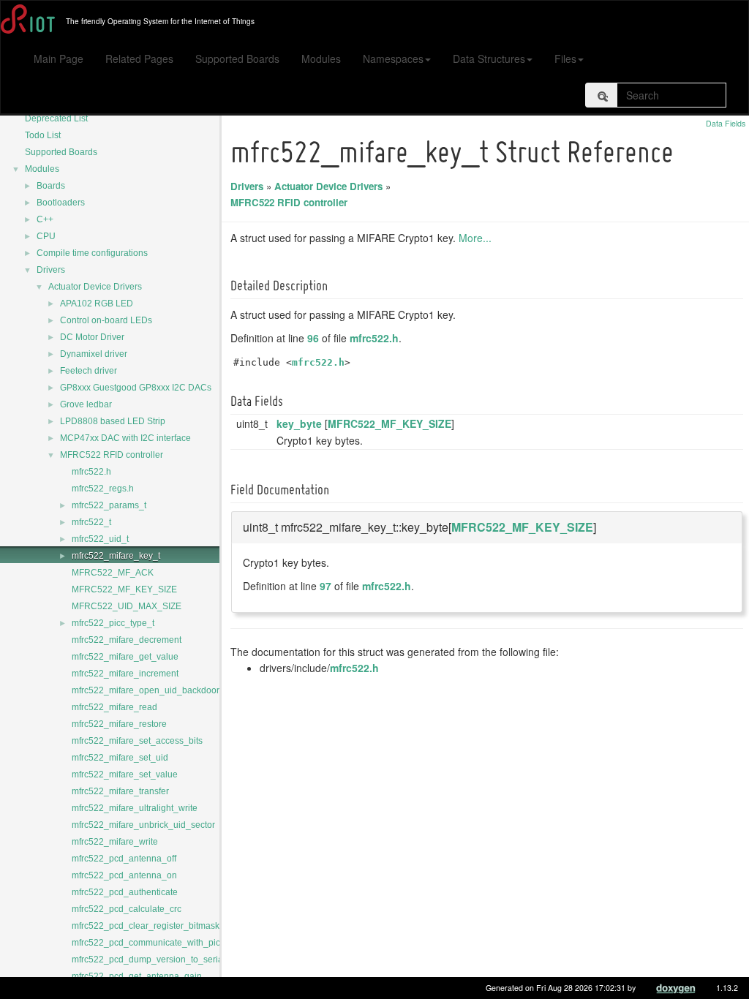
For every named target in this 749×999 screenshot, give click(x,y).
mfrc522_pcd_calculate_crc (126, 909)
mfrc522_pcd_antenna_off (124, 858)
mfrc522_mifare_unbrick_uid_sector (143, 825)
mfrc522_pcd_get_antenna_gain (137, 976)
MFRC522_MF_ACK (113, 573)
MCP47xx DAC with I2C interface (125, 438)
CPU (46, 236)
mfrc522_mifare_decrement (126, 640)
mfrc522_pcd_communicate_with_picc (148, 943)
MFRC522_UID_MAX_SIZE (126, 606)
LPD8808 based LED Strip (112, 421)
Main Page (58, 58)
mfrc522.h (91, 472)
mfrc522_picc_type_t (113, 623)
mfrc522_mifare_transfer (120, 791)
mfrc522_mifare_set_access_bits (137, 741)
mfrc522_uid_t (100, 539)
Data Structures (489, 58)
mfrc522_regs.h (103, 488)
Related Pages (139, 58)
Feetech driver (88, 371)
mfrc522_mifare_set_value (125, 774)
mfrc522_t (91, 522)
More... (475, 237)
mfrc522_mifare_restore (119, 724)
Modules (321, 58)
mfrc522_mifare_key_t (116, 556)
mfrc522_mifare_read (114, 707)
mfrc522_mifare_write (115, 842)
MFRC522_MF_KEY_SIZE (124, 589)
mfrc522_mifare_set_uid (120, 758)
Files (565, 58)
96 (313, 338)
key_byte (299, 423)
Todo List (43, 135)
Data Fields (725, 123)
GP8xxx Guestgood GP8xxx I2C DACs (135, 387)
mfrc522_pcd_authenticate (125, 892)
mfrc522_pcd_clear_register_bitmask (145, 926)
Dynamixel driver (93, 354)
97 (325, 585)
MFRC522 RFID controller (111, 455)
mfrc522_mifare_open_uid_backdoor (145, 690)
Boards (51, 186)
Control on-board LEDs (106, 320)
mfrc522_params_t (109, 505)
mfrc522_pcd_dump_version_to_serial (148, 959)
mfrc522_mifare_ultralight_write (134, 808)
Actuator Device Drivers (95, 287)
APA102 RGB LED (96, 303)
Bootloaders (61, 202)
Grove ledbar (86, 404)
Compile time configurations (92, 253)
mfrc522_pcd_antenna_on (124, 875)
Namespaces (393, 58)
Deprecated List (56, 118)
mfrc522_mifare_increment (125, 673)
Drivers (51, 270)
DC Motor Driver (92, 337)
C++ (45, 219)
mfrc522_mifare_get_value (125, 657)
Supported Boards (237, 58)
